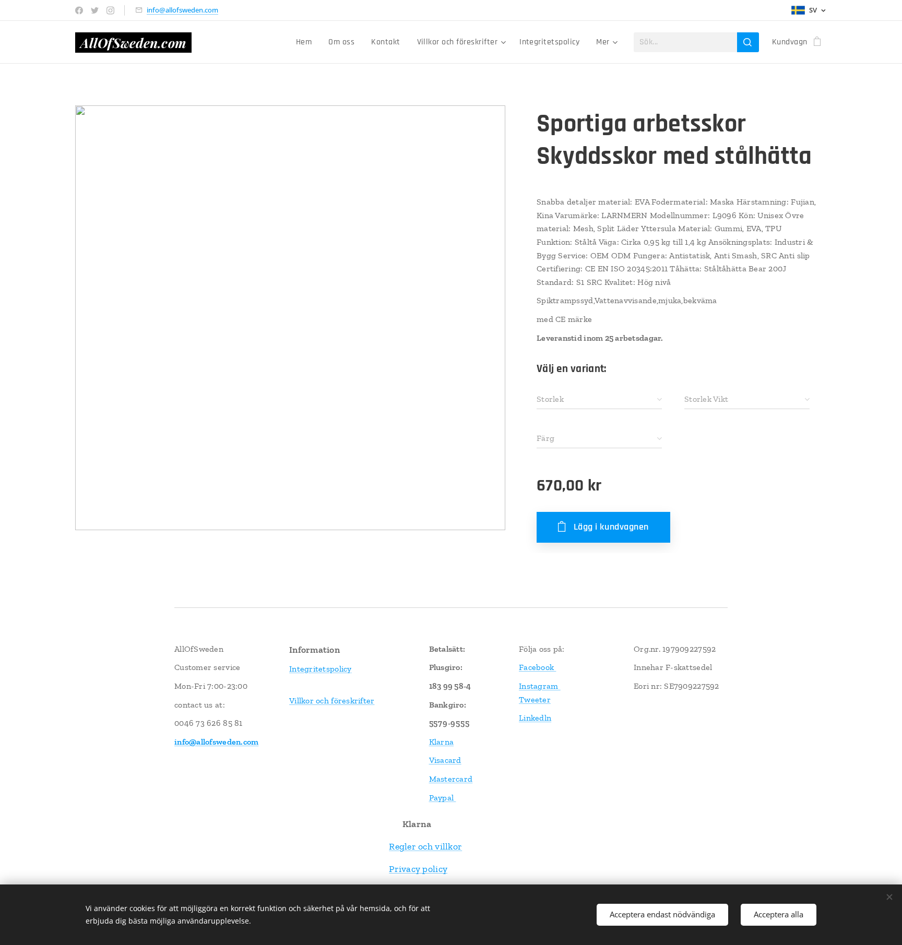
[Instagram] (110, 10)
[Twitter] (94, 10)
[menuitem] (306, 42)
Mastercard (451, 779)
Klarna (441, 742)
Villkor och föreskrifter (331, 700)
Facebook (537, 667)
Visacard (445, 760)
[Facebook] (79, 10)
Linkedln (535, 718)
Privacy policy (418, 869)
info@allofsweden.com (182, 10)
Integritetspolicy (320, 669)
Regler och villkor (425, 846)
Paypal (442, 798)
